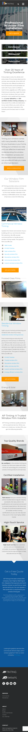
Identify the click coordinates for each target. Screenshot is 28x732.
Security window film (11, 254)
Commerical (5, 696)
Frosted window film (11, 360)
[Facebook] (3, 683)
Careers (4, 714)
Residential (5, 698)
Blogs (4, 711)
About (4, 709)
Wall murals (8, 245)
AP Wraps (17, 655)
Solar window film (10, 251)
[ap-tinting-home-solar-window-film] (14, 390)
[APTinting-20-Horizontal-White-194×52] (8, 2)
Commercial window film (12, 260)
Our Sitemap (5, 716)
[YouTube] (11, 683)
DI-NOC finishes (9, 248)
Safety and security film (12, 366)
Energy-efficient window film (14, 372)
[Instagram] (7, 683)
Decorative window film (12, 257)
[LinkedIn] (14, 683)
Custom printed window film (13, 263)
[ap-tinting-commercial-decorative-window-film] (14, 281)
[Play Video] (14, 129)
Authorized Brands (7, 712)
